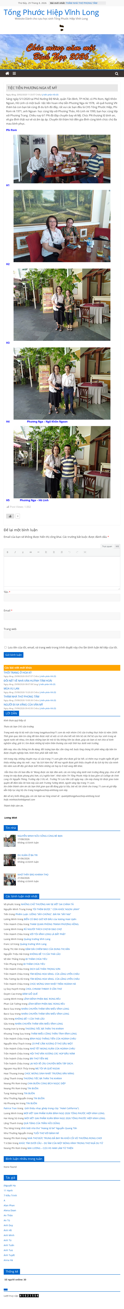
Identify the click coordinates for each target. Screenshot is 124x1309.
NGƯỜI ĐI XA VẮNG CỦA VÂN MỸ (23, 704)
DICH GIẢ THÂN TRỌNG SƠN (45, 968)
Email (8, 610)
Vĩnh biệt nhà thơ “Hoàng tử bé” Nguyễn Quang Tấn (49, 1128)
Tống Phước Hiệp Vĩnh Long (51, 12)
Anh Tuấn (9, 1245)
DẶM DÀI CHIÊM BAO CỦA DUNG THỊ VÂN (47, 949)
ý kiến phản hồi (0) (50, 94)
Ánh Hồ (8, 1230)
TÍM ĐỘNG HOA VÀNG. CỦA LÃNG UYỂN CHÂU (54, 973)
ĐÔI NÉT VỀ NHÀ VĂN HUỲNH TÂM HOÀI (28, 680)
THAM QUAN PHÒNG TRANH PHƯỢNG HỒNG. (54, 924)
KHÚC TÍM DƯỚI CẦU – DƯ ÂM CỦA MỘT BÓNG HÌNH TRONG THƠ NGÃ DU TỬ (61, 1143)
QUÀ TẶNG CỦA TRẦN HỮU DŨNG (42, 1123)
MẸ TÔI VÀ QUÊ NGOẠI (47, 1068)
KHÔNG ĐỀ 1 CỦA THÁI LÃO (30, 1018)
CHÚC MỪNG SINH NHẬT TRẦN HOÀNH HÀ (53, 983)
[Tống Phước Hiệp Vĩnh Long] (7, 73)
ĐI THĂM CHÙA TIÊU (36, 958)
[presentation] (8, 552)
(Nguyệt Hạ (10, 1185)
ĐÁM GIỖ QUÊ (30, 993)
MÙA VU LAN (11, 688)
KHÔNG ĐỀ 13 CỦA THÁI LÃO (45, 954)
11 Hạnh (8, 1190)
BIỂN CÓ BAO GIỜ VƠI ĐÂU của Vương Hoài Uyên (50, 919)
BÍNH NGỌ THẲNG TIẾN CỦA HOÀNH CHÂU (53, 1038)
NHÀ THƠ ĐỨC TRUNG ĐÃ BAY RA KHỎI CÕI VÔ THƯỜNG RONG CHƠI (64, 1138)
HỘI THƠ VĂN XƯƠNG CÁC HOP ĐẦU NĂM (52, 1053)
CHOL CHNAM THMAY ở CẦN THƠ (44, 988)
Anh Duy (8, 1225)
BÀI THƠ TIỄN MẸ (39, 1058)
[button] (8, 552)
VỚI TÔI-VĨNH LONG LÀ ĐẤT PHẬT (48, 934)
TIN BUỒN (32, 1088)
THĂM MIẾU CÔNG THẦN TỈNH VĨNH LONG (54, 1033)
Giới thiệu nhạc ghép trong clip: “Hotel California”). (51, 1108)
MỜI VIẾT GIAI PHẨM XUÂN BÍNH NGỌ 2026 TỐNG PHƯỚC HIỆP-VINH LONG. (64, 1113)
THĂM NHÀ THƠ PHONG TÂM (81, 2)
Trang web (10, 629)
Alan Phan (9, 1205)
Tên (7, 592)
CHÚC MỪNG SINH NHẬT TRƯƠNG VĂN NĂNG (49, 1073)
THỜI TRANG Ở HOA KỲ (18, 672)
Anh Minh (9, 1235)
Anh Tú (7, 1240)
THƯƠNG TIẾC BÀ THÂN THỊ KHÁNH (44, 1028)
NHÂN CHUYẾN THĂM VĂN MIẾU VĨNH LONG (45, 1008)
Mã (117, 546)
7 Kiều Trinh (10, 1195)
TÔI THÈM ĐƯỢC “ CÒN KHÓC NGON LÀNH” (56, 909)
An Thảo (8, 1215)
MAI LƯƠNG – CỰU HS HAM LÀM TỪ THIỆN (50, 1148)
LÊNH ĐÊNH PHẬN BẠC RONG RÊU (43, 998)
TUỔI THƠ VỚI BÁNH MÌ (46, 1133)
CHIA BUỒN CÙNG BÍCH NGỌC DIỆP (46, 1083)
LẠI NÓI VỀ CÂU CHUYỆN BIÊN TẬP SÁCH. (51, 1063)
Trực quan (107, 546)
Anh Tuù (8, 1250)
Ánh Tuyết (9, 1255)
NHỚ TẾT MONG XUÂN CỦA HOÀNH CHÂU (52, 1048)
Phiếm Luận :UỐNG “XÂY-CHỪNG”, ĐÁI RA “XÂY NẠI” (43, 914)
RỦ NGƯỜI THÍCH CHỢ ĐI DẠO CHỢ (43, 929)
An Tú (7, 1220)
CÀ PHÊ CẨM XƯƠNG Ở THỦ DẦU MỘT (52, 1043)
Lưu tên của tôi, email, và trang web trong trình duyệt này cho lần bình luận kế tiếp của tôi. (63, 647)
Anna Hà (8, 1260)
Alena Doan (10, 1210)
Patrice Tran (10, 1108)
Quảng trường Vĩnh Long (37, 939)
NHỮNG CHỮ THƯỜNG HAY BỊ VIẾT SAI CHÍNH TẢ (47, 904)
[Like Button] (10, 516)
